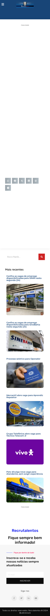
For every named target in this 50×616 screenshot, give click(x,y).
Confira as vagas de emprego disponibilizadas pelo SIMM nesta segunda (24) (24, 278)
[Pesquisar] (41, 257)
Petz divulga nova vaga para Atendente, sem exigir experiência (24, 473)
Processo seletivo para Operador (23, 359)
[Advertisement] (25, 53)
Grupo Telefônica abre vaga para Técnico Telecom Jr (23, 434)
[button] (8, 181)
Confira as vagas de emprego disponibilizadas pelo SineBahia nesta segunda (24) (23, 324)
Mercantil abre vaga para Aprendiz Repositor (24, 396)
